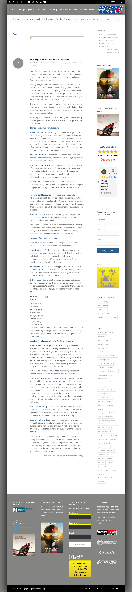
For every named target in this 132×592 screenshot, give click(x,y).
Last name (101, 229)
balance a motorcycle (105, 332)
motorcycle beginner (105, 417)
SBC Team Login (117, 2)
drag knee (109, 367)
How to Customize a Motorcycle (105, 376)
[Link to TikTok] (17, 2)
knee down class (103, 393)
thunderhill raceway (105, 458)
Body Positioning (103, 340)
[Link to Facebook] (21, 2)
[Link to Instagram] (33, 2)
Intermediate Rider (104, 313)
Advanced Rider (103, 305)
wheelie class (102, 466)
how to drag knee (104, 386)
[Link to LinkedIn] (41, 2)
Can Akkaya (34, 66)
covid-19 (101, 367)
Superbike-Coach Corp (105, 451)
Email (99, 239)
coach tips (113, 356)
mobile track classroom (106, 405)
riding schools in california (107, 439)
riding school (112, 435)
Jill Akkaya (101, 390)
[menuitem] (116, 2)
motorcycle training (105, 431)
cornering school (104, 360)
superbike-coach (103, 447)
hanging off (113, 371)
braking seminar (103, 344)
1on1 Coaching (103, 301)
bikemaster (102, 336)
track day (101, 462)
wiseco (113, 470)
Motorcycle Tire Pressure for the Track (49, 59)
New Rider (101, 317)
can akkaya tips (103, 352)
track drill (110, 462)
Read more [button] (106, 193)
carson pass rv (103, 356)
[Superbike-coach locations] (110, 9)
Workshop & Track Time (106, 478)
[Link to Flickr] (25, 2)
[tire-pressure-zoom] (57, 46)
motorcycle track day (105, 427)
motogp (100, 409)
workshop (101, 474)
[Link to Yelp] (37, 2)
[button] (117, 182)
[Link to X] (10, 2)
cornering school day (105, 363)
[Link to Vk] (45, 2)
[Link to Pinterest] (14, 2)
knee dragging (103, 397)
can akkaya (101, 348)
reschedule (102, 435)
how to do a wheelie (105, 382)
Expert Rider (102, 309)
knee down (111, 390)
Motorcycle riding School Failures (106, 422)
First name (101, 219)
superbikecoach (103, 454)
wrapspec (101, 482)
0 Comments (45, 63)
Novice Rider (112, 317)
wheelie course (103, 470)
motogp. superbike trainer (107, 413)
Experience (57, 63)
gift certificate (102, 371)
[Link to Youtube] (29, 2)
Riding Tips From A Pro (70, 63)
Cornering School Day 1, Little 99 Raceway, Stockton (107, 278)
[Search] (107, 9)
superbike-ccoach (104, 443)
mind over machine (105, 401)
